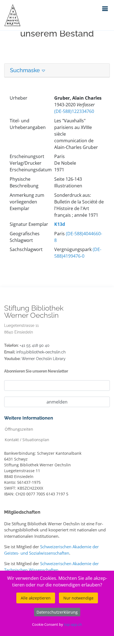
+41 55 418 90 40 (35, 345)
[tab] (57, 70)
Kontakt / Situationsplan (27, 439)
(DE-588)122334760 (74, 111)
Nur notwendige (78, 598)
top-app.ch (73, 624)
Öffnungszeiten (19, 428)
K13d (59, 224)
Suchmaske (25, 70)
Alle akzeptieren (36, 598)
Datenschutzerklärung (57, 612)
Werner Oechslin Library (44, 358)
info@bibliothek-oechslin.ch (41, 352)
